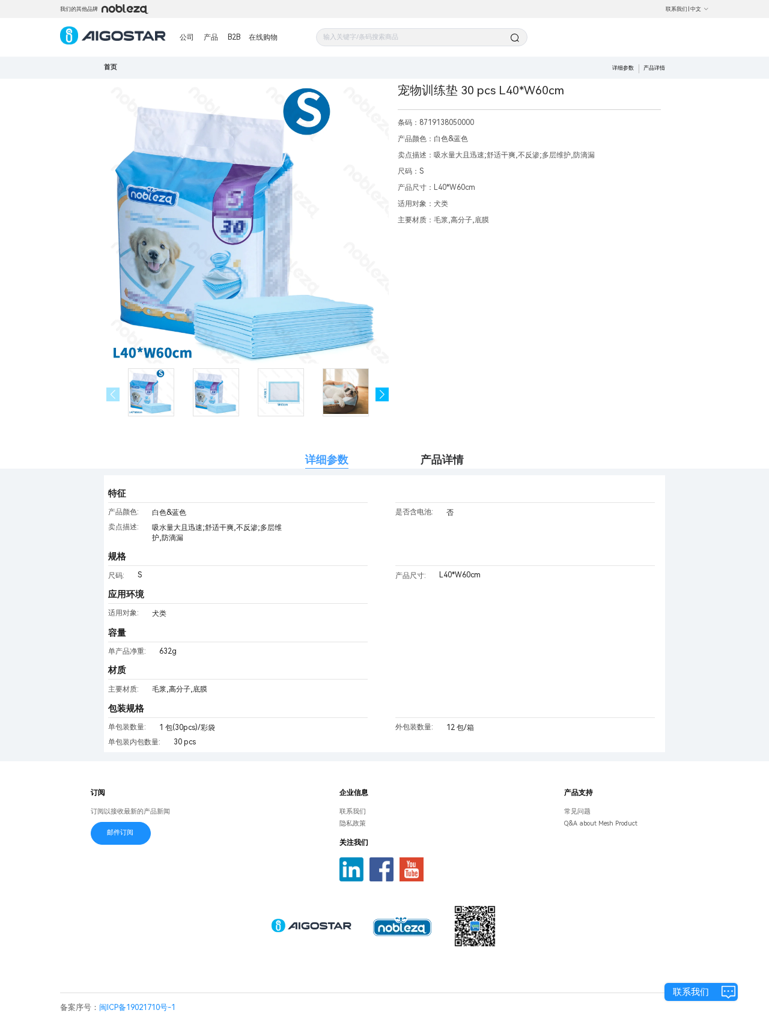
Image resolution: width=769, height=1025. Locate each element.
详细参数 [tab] (326, 459)
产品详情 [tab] (442, 459)
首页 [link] (110, 67)
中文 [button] (695, 9)
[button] (382, 394)
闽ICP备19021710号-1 (137, 1007)
